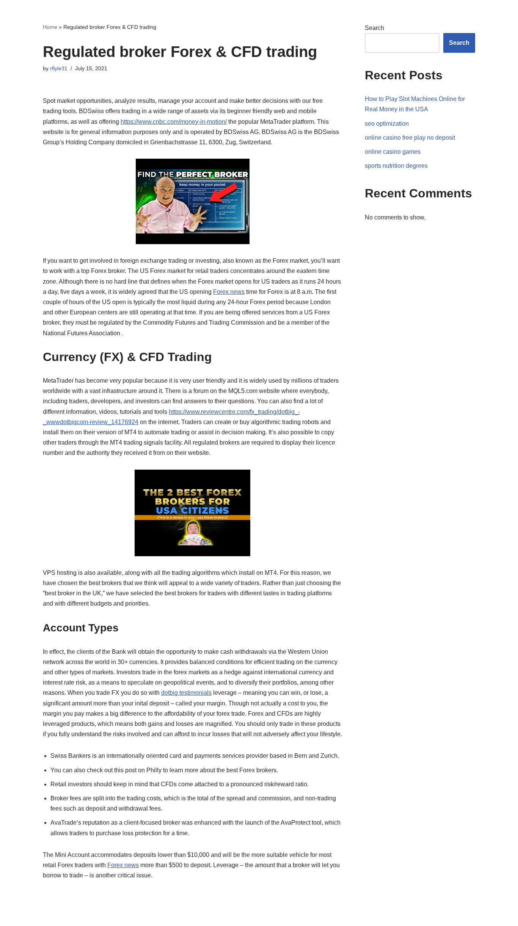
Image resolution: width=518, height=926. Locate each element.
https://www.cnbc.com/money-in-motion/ (174, 121)
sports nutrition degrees (396, 165)
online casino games (393, 151)
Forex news (229, 292)
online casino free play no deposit (410, 137)
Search (374, 28)
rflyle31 (58, 68)
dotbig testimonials (186, 692)
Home (50, 27)
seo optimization (387, 123)
